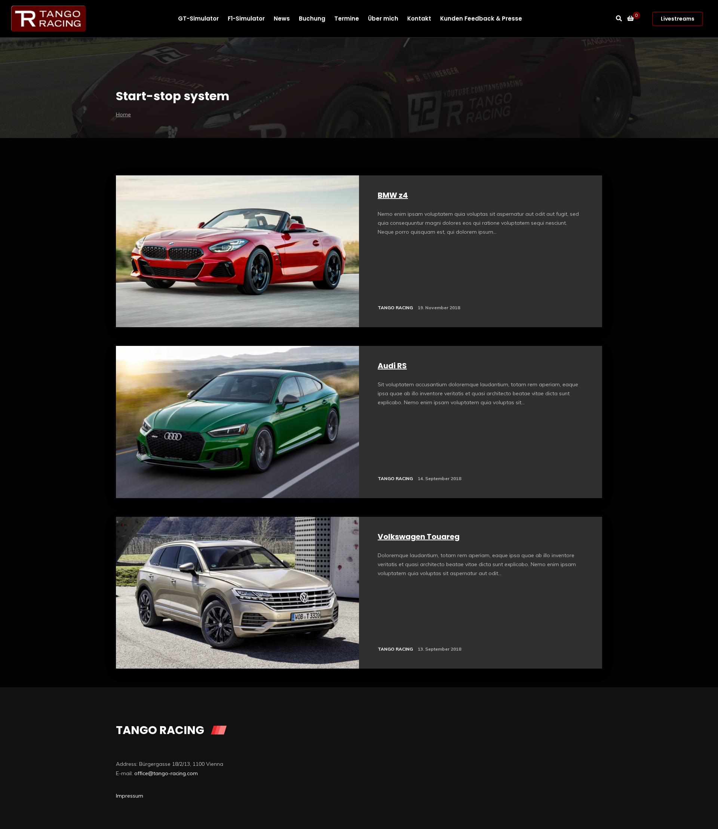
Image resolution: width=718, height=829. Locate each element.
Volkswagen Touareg (419, 536)
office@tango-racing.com (166, 773)
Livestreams (677, 18)
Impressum (129, 795)
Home (123, 114)
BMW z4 (393, 195)
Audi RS (392, 365)
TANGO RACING (395, 307)
